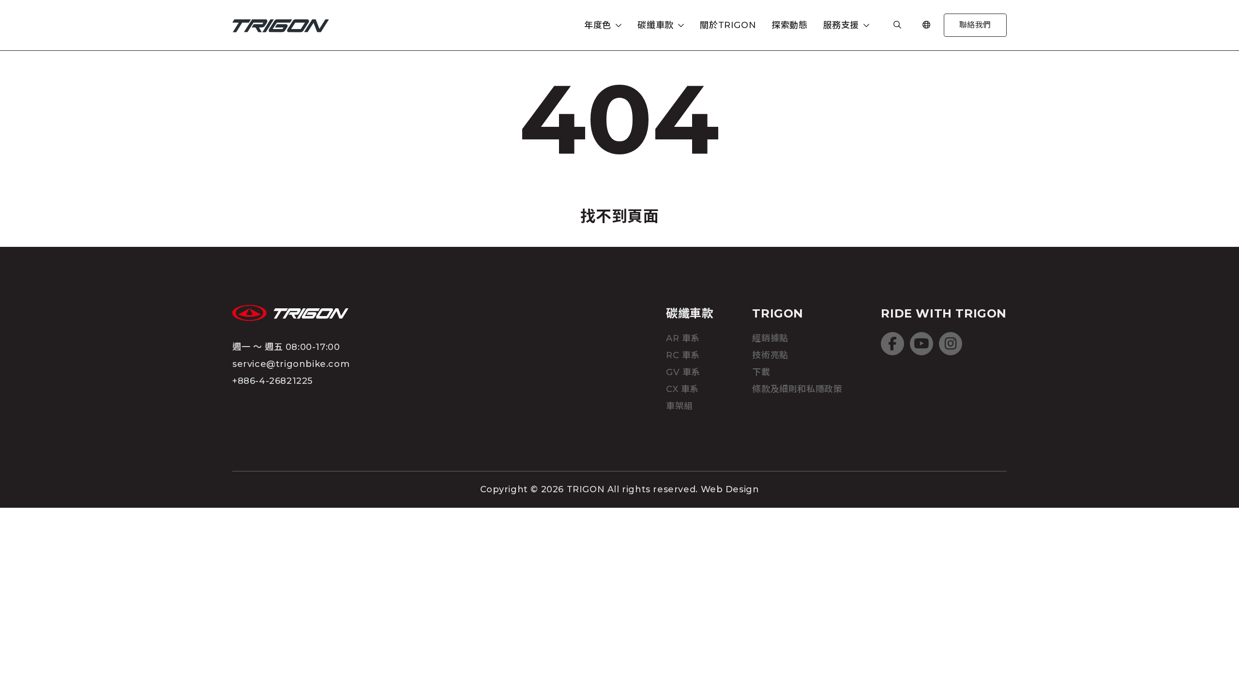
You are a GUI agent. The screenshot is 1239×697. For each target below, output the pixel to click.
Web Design (730, 489)
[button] (603, 25)
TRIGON (777, 313)
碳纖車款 (689, 313)
